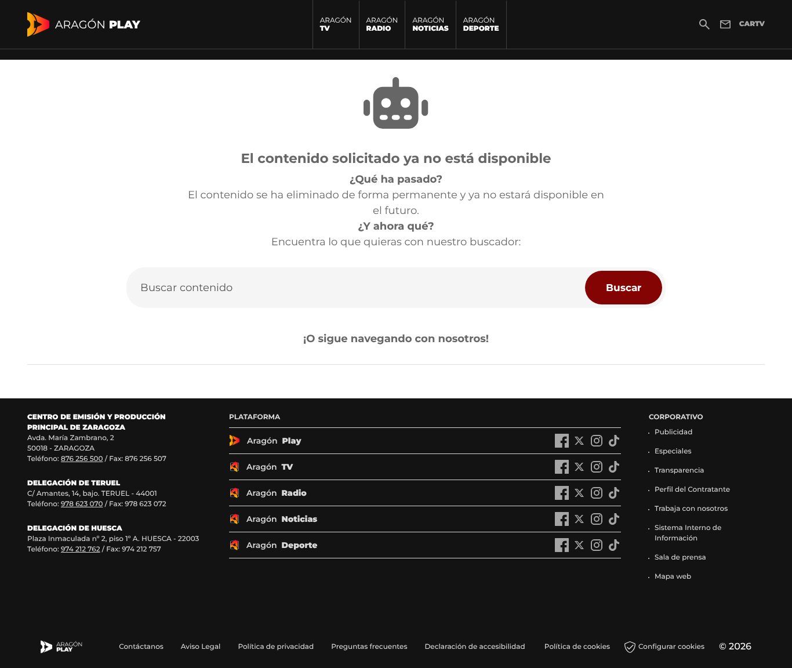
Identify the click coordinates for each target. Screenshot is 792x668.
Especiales (673, 451)
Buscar (623, 287)
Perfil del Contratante (692, 489)
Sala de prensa (680, 557)
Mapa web (673, 576)
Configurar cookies (671, 646)
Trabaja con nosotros (691, 508)
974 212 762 (80, 549)
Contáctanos (141, 646)
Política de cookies (577, 646)
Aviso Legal (201, 646)
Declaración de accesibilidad (475, 646)
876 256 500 (82, 459)
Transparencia (679, 470)
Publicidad (673, 432)
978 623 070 (82, 504)
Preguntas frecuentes (369, 646)
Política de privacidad (276, 646)
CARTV (752, 24)
